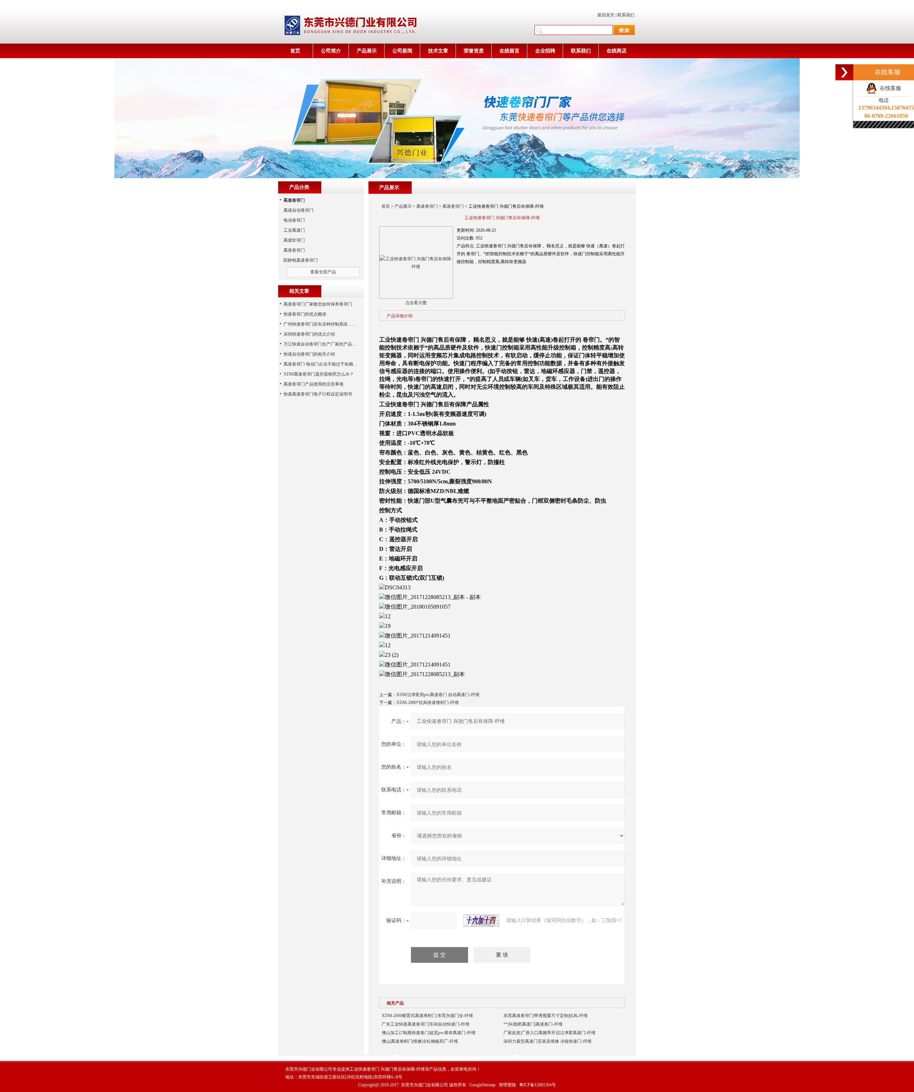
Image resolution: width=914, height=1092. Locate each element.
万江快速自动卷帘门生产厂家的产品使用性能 (326, 344)
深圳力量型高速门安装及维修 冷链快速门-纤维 (547, 1041)
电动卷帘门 (294, 220)
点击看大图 (416, 302)
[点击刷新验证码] (481, 921)
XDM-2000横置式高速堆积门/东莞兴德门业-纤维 (427, 1015)
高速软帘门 (294, 240)
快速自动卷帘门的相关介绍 (309, 354)
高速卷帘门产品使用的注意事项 (313, 384)
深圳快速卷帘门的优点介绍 (309, 334)
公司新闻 (402, 51)
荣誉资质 (474, 51)
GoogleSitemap (482, 1084)
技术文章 (438, 51)
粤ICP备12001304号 (537, 1084)
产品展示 (367, 51)
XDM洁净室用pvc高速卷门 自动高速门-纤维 (437, 694)
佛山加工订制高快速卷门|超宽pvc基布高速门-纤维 (429, 1032)
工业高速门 (294, 230)
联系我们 (625, 14)
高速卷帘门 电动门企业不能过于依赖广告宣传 (326, 364)
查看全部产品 (323, 272)
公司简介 (331, 51)
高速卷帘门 (427, 206)
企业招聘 (545, 51)
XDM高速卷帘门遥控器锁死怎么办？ (318, 374)
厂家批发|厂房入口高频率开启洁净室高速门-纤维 (549, 1032)
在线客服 (889, 88)
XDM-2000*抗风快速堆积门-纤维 (427, 702)
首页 (295, 51)
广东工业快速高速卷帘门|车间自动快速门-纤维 (425, 1024)
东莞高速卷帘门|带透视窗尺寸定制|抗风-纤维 (545, 1015)
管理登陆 (507, 1084)
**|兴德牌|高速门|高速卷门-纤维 (533, 1024)
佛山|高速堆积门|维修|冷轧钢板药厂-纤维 (420, 1041)
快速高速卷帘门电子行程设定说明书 (317, 394)
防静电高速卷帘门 (300, 260)
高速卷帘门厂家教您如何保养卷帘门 (317, 304)
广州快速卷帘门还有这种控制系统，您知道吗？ (328, 324)
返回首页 (605, 14)
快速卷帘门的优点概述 (304, 314)
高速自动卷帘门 (298, 210)
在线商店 (617, 51)
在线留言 (509, 51)
